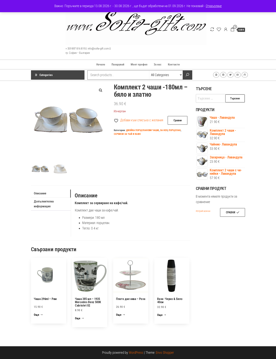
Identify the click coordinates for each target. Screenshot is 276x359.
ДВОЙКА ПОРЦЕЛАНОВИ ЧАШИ (142, 130)
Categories (46, 75)
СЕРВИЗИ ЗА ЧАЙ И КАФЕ (127, 134)
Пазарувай (118, 64)
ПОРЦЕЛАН (175, 130)
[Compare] (212, 29)
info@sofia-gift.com (245, 75)
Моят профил (139, 64)
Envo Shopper (165, 353)
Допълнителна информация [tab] (44, 204)
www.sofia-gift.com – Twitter (230, 75)
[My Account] (225, 29)
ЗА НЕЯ (163, 130)
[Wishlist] (218, 29)
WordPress (136, 353)
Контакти (174, 64)
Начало (100, 64)
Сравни (177, 120)
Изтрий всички (203, 211)
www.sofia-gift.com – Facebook (216, 75)
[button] (100, 90)
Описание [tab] (40, 193)
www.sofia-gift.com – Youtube (238, 75)
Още (36, 314)
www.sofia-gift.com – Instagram (223, 75)
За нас (157, 64)
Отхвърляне (214, 6)
